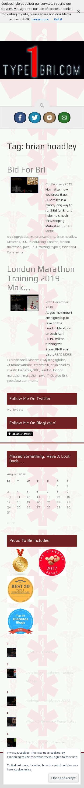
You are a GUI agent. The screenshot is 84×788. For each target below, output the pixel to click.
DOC (25, 242)
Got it (58, 19)
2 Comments (28, 380)
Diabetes (13, 242)
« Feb (11, 523)
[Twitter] (35, 117)
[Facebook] (20, 117)
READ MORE (63, 354)
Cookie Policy (22, 769)
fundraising (37, 242)
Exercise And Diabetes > (24, 360)
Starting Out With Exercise (45, 742)
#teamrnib (41, 365)
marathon (30, 375)
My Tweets (15, 409)
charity (12, 370)
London (52, 242)
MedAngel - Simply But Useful (48, 700)
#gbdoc (23, 236)
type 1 (55, 247)
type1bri (68, 247)
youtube (13, 380)
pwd (26, 247)
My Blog (12, 236)
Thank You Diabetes (40, 652)
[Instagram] (49, 117)
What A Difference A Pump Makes (51, 721)
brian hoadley (66, 236)
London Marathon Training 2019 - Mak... (41, 278)
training (44, 247)
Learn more (40, 19)
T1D (34, 247)
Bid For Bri (26, 169)
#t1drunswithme (42, 236)
